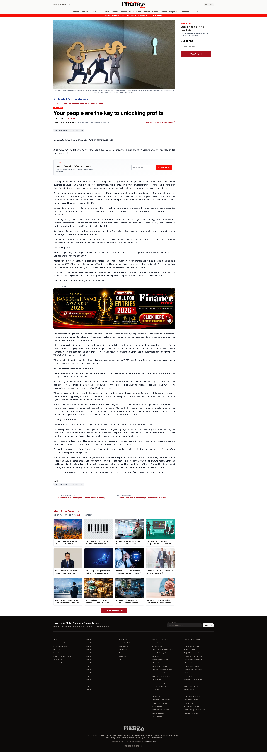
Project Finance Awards (192, 653)
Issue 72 (89, 683)
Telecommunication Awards (193, 659)
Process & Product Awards (193, 656)
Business (96, 12)
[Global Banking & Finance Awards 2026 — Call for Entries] (114, 308)
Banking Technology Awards (161, 653)
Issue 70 (89, 689)
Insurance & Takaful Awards (161, 699)
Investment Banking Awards (160, 703)
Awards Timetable (125, 643)
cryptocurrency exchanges (146, 185)
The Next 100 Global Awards (193, 669)
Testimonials (123, 653)
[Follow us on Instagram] (129, 746)
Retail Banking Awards (191, 713)
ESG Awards (155, 689)
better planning (87, 340)
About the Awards (124, 639)
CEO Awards (156, 656)
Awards (164, 12)
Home (55, 103)
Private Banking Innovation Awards (195, 710)
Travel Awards (189, 676)
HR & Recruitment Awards (192, 663)
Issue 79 (89, 659)
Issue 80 (89, 656)
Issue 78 (89, 663)
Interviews (86, 12)
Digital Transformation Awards (161, 676)
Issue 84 (89, 643)
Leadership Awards (190, 643)
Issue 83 (89, 646)
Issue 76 (89, 669)
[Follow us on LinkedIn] (137, 746)
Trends (195, 12)
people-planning (149, 196)
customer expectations (158, 182)
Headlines (185, 12)
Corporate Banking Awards (160, 673)
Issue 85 (89, 639)
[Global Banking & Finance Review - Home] (133, 5)
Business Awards (157, 646)
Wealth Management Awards (193, 673)
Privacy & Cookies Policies (62, 656)
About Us (56, 639)
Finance (106, 12)
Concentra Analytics (103, 140)
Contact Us (56, 649)
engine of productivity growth (120, 150)
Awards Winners (124, 646)
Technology (126, 12)
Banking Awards (157, 706)
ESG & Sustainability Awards (161, 686)
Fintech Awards (156, 679)
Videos (155, 12)
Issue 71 (88, 686)
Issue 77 (89, 666)
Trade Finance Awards (191, 666)
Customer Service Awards (160, 659)
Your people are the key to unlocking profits (69, 130)
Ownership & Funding (191, 686)
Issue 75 (89, 673)
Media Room (123, 656)
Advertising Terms (59, 663)
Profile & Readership (60, 646)
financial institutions (62, 188)
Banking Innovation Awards (160, 710)
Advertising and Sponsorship (62, 643)
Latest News (57, 653)
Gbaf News (70, 118)
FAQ (120, 659)
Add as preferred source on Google (159, 122)
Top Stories (74, 12)
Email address (171, 622)
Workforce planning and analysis (69, 253)
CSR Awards (155, 663)
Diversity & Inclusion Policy (192, 696)
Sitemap (148, 741)
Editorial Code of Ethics (191, 693)
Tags (154, 741)
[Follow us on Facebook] (133, 746)
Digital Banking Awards (159, 713)
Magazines (173, 12)
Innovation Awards (157, 696)
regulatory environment (110, 464)
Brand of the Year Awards (160, 643)
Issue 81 (88, 653)
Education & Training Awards (161, 683)
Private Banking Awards (191, 706)
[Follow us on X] (141, 746)
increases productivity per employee (86, 373)
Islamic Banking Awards (191, 646)
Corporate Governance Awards (162, 669)
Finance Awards (157, 716)
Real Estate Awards (190, 649)
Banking (115, 12)
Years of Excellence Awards (193, 679)
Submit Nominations (125, 649)
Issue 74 (88, 676)
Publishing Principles (190, 683)
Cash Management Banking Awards (163, 649)
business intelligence (80, 281)
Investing (137, 12)
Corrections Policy (190, 689)
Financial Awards (189, 703)
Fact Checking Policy (191, 699)
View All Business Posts (114, 610)
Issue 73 (89, 679)
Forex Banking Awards (159, 693)
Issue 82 (89, 649)
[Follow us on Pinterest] (125, 746)
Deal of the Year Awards (159, 666)
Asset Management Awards (160, 639)
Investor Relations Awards (192, 639)
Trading (146, 12)
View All (88, 693)
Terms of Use (57, 659)
